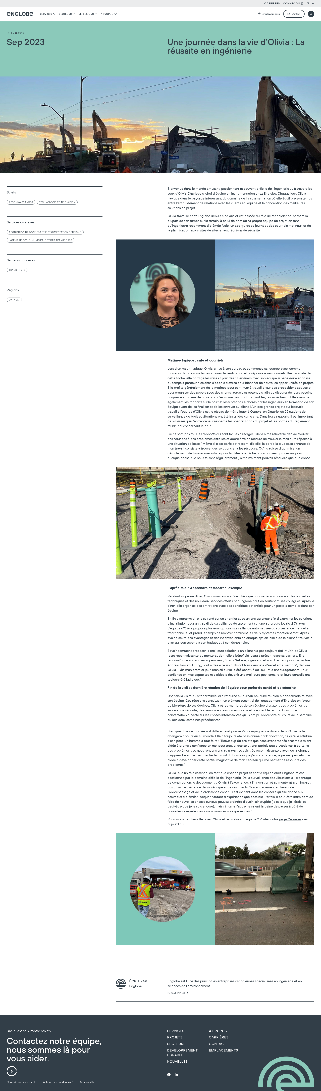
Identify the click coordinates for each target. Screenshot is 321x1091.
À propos (218, 1031)
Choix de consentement (21, 1082)
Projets (175, 1037)
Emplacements (223, 1050)
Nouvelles (177, 1062)
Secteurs (176, 1044)
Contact (217, 1044)
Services (175, 1031)
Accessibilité (87, 1082)
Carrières (219, 1037)
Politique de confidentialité (57, 1082)
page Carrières (290, 819)
